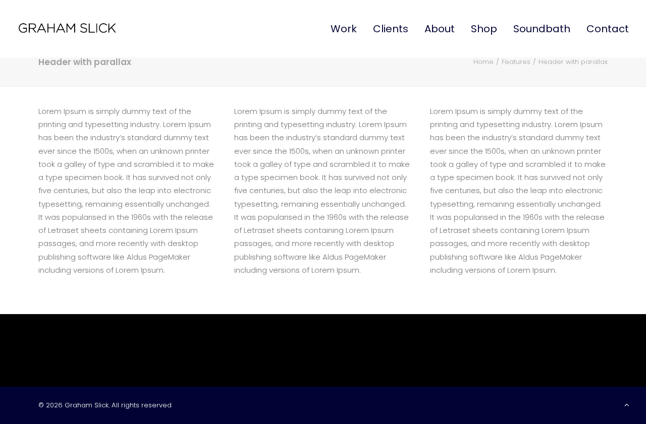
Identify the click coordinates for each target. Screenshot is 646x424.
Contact (607, 29)
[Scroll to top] (627, 404)
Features (516, 62)
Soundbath (541, 29)
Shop (484, 29)
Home (483, 62)
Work (344, 29)
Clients (390, 29)
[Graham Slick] (67, 29)
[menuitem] (347, 28)
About (439, 29)
